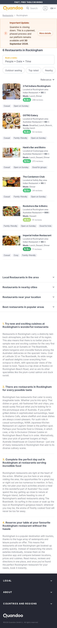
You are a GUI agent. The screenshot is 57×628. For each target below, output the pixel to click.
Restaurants (8, 15)
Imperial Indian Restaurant (28, 242)
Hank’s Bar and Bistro (28, 154)
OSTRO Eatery (28, 123)
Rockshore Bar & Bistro (28, 212)
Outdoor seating (13, 70)
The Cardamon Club (28, 183)
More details (45, 33)
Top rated (33, 70)
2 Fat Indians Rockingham (28, 92)
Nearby (49, 70)
